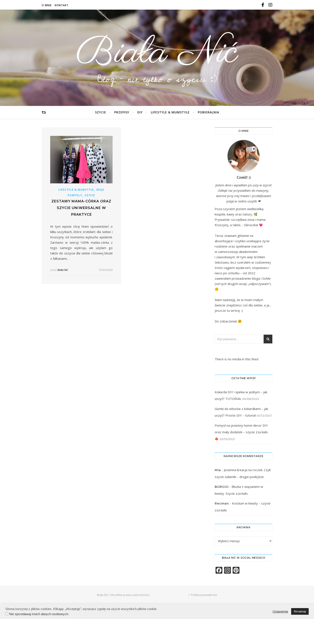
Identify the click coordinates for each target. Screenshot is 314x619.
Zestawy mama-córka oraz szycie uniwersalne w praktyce (81, 208)
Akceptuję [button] (300, 611)
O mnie (47, 5)
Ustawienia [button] (280, 611)
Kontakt (61, 5)
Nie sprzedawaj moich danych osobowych (38, 614)
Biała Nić (157, 53)
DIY (140, 112)
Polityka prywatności (204, 595)
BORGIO (222, 487)
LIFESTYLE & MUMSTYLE (170, 112)
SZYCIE (100, 112)
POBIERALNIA (208, 112)
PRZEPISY (121, 112)
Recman (222, 503)
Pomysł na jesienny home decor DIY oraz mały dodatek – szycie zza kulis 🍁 (241, 432)
